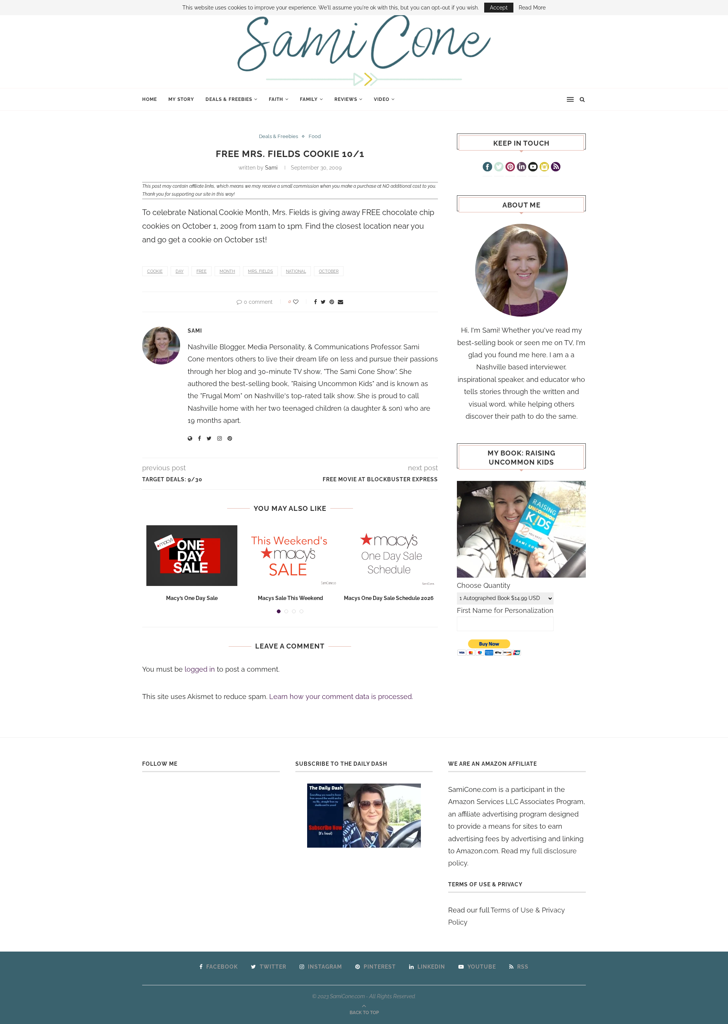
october (329, 271)
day (180, 271)
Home (149, 99)
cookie (155, 271)
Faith (276, 99)
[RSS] (555, 167)
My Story (181, 99)
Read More (532, 7)
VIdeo (381, 99)
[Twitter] (499, 167)
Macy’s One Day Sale (192, 598)
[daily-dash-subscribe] (364, 816)
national (296, 271)
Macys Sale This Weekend (290, 598)
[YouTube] (533, 167)
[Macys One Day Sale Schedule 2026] (389, 555)
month (227, 271)
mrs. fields (260, 271)
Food (315, 136)
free (201, 271)
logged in (200, 669)
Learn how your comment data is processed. (341, 696)
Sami (271, 168)
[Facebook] (487, 167)
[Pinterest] (510, 167)
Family (309, 99)
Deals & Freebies (229, 99)
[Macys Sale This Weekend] (290, 555)
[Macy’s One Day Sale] (191, 555)
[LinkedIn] (521, 167)
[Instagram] (544, 167)
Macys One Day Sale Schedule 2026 (389, 598)
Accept (499, 8)
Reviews (345, 99)
